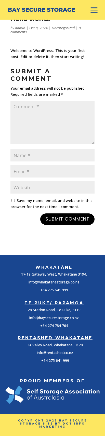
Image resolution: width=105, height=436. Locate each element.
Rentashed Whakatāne (55, 337)
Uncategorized (63, 27)
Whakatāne (54, 267)
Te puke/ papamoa (54, 303)
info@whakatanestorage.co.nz (54, 282)
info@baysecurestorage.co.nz (54, 317)
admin (20, 27)
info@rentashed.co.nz (55, 352)
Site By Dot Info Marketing (62, 425)
